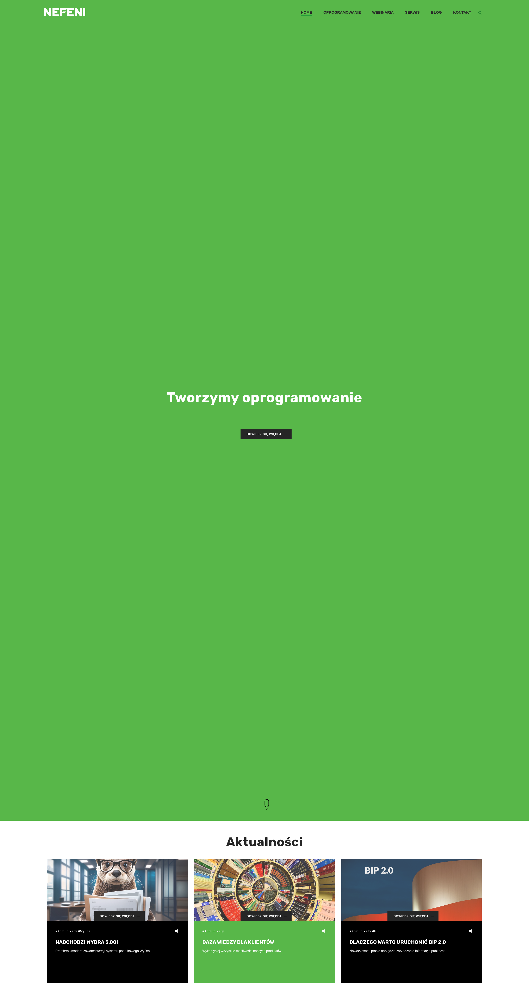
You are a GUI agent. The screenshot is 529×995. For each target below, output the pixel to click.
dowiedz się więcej (264, 434)
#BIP (376, 931)
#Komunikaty (66, 931)
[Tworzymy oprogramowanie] (64, 5)
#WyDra (84, 931)
